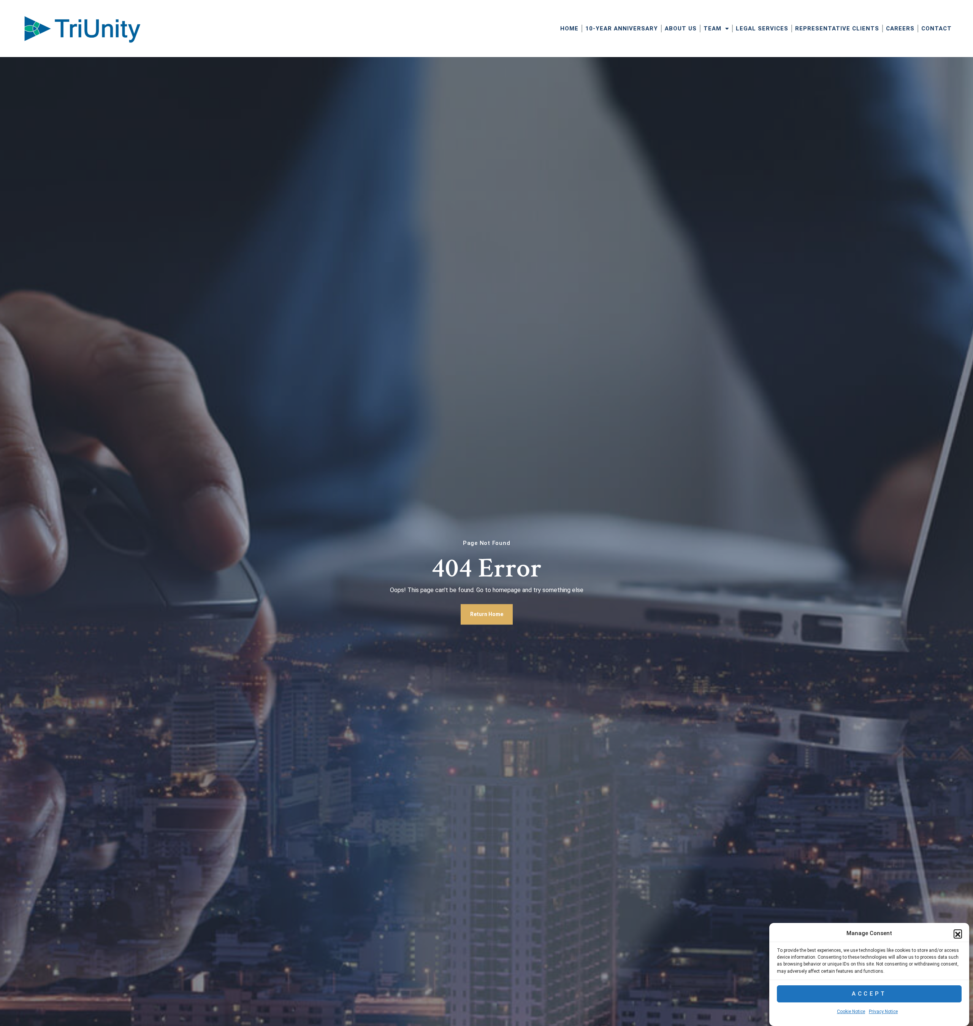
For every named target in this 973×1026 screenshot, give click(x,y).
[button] (958, 933)
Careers (900, 28)
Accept (869, 993)
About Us (681, 28)
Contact (936, 28)
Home (569, 28)
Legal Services (762, 28)
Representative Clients (837, 28)
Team (712, 28)
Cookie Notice (851, 1012)
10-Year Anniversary (621, 28)
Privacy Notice (883, 1012)
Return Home (486, 614)
